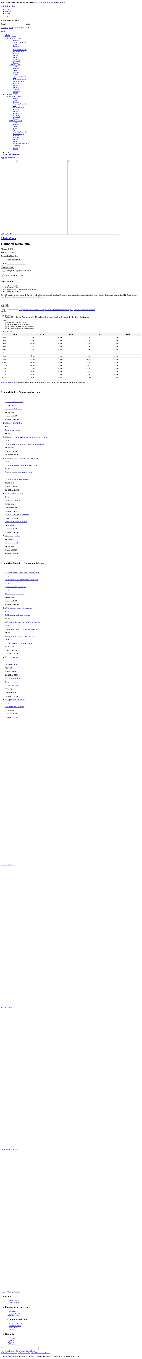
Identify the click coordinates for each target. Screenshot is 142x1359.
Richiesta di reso (14, 1315)
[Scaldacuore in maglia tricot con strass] (18, 608)
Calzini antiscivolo (11, 664)
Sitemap (11, 1342)
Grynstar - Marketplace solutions (39, 1353)
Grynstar (9, 1356)
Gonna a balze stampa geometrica (16, 522)
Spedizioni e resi (14, 1313)
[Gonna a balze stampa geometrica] (17, 515)
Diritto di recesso (14, 1327)
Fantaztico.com (23, 1353)
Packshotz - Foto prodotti (9, 1353)
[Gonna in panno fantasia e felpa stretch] (18, 472)
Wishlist (7, 9)
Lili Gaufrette (8, 238)
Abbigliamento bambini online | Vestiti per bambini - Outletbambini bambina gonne (46, 310)
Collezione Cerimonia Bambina (84, 310)
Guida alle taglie (14, 1302)
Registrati (8, 11)
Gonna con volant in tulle (13, 409)
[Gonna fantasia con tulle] (14, 493)
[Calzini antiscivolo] (12, 657)
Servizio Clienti (14, 1338)
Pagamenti (12, 1311)
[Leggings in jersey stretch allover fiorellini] (19, 636)
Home (7, 152)
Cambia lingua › (31, 1351)
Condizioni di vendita (16, 1324)
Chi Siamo (12, 1344)
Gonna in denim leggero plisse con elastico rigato (21, 465)
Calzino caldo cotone (12, 685)
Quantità (3, 263)
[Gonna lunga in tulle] (12, 536)
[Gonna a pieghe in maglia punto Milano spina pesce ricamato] (26, 437)
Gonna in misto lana (12, 154)
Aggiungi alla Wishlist (8, 158)
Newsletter (12, 1340)
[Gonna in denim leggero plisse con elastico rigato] (22, 458)
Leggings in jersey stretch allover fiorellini (19, 643)
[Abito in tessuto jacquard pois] (15, 587)
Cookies (12, 1329)
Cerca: (3, 24)
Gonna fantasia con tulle (13, 500)
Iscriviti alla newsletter (8, 6)
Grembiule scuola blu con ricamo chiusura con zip (21, 580)
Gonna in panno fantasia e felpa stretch (17, 479)
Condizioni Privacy (15, 1326)
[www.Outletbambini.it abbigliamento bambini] (49, 2)
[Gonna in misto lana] (50, 382)
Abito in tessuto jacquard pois (14, 594)
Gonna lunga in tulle (11, 543)
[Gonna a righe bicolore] (13, 423)
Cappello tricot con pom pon (14, 707)
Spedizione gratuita (7, 28)
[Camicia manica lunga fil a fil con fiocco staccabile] (22, 622)
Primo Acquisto (14, 1301)
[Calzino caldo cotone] (12, 678)
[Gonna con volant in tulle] (14, 402)
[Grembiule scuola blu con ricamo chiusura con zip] (22, 573)
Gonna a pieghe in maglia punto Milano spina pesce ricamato (25, 444)
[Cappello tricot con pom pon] (15, 700)
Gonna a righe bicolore (12, 430)
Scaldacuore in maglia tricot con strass (17, 615)
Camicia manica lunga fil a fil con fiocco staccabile (21, 629)
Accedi (7, 13)
